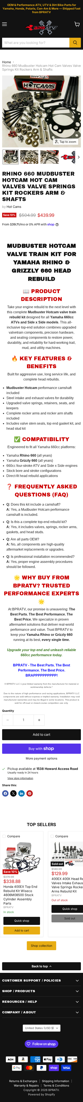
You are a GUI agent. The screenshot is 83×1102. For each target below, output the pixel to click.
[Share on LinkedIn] (21, 793)
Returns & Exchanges (23, 1081)
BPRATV (8, 907)
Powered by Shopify (41, 1094)
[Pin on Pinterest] (29, 793)
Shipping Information (55, 1081)
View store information (20, 778)
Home (6, 62)
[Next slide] (78, 157)
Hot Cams (14, 207)
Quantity (8, 710)
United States (39, 1028)
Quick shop (21, 920)
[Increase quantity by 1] (39, 720)
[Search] (75, 43)
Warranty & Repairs (26, 1085)
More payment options (41, 758)
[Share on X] (13, 793)
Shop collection (41, 945)
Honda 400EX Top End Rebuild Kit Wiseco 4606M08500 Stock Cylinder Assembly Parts (20, 895)
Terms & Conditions (56, 1085)
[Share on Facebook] (5, 793)
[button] (11, 157)
